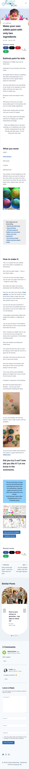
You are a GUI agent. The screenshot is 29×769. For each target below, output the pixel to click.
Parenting (8, 23)
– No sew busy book (12, 238)
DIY (4, 23)
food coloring (7, 156)
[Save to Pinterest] (18, 47)
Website (5, 733)
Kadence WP (18, 764)
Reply (4, 661)
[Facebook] (3, 754)
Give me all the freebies (11, 532)
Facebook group (9, 536)
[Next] (24, 611)
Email (5, 725)
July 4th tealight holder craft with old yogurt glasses (21, 568)
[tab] (11, 635)
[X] (6, 754)
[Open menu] (25, 3)
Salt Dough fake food (13, 226)
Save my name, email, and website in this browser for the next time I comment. (15, 737)
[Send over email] (6, 51)
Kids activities (11, 228)
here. (19, 133)
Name (5, 718)
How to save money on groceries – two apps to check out (14, 616)
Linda (5, 40)
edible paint (6, 454)
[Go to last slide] (4, 611)
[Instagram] (9, 754)
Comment (6, 697)
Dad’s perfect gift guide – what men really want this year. (7, 569)
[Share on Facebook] (6, 47)
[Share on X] (12, 47)
